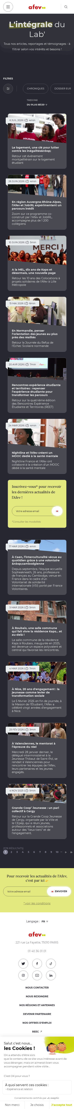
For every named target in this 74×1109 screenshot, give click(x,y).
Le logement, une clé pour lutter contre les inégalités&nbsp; (35, 149)
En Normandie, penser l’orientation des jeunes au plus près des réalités (34, 334)
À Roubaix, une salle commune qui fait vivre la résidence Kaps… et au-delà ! (37, 631)
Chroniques (35, 88)
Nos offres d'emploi (37, 1022)
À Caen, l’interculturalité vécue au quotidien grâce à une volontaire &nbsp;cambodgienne (37, 560)
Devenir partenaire (37, 1014)
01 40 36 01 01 (37, 951)
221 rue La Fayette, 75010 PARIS (37, 942)
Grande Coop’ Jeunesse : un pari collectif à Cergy (35, 809)
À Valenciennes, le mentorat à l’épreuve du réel (33, 745)
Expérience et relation (20, 1089)
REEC (35, 1031)
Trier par (32, 100)
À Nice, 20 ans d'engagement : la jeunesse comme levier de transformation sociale (36, 692)
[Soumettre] (57, 511)
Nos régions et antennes (37, 1005)
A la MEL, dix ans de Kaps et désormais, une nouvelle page (34, 271)
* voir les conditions (37, 903)
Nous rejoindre (37, 996)
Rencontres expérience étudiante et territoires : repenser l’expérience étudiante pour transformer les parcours (36, 390)
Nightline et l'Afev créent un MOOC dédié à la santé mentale (35, 454)
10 (57, 851)
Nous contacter (37, 987)
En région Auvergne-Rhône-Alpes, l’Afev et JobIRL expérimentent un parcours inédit (37, 205)
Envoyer (61, 891)
